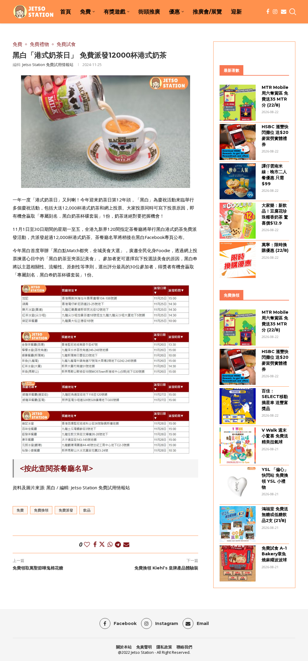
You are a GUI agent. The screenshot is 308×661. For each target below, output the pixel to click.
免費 (85, 11)
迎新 (236, 11)
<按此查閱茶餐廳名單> (56, 468)
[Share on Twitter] (102, 544)
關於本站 (124, 647)
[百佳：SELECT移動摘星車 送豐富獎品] (238, 406)
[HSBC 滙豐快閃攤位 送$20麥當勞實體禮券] (238, 142)
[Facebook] (268, 12)
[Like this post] (87, 544)
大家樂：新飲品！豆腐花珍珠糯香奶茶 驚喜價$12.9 (275, 214)
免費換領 (41, 510)
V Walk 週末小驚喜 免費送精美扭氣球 (275, 436)
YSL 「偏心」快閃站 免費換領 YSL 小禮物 (275, 478)
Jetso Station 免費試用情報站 (47, 64)
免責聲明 (144, 647)
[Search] (292, 11)
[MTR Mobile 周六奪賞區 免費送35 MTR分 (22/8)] (238, 103)
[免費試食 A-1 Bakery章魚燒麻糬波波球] (238, 563)
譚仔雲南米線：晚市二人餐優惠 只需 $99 (274, 174)
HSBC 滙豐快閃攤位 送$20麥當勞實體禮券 (275, 135)
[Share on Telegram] (118, 544)
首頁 (65, 11)
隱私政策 (164, 647)
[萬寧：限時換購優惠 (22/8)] (238, 260)
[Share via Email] (126, 544)
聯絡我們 (184, 647)
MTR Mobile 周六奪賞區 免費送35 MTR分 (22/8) (275, 96)
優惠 (174, 11)
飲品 (87, 510)
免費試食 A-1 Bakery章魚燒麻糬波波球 (274, 554)
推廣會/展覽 (207, 11)
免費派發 (66, 510)
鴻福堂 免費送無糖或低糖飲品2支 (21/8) (275, 514)
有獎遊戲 (114, 11)
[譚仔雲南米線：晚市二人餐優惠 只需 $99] (238, 181)
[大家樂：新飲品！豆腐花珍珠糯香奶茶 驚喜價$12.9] (238, 221)
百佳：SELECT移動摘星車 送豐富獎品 (275, 399)
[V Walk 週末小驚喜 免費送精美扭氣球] (238, 445)
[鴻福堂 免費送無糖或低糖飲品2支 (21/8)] (238, 524)
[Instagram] (275, 12)
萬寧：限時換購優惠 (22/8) (275, 247)
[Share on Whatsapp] (109, 544)
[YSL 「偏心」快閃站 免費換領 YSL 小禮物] (238, 485)
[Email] (284, 12)
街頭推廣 (149, 11)
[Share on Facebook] (95, 544)
